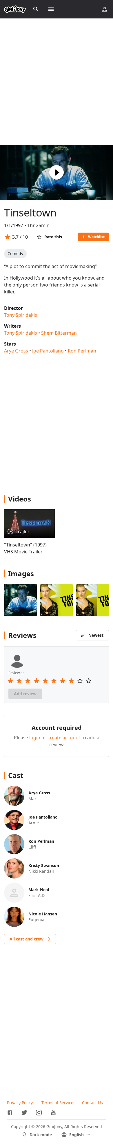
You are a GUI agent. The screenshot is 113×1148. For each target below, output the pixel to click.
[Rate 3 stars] (27, 680)
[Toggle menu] (51, 9)
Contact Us (92, 1102)
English (76, 1134)
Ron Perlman (82, 351)
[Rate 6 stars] (54, 680)
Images (21, 573)
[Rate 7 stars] (62, 680)
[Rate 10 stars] (88, 680)
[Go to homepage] (15, 9)
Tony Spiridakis (20, 315)
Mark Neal (38, 889)
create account (64, 737)
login (34, 737)
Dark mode (41, 1134)
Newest (95, 635)
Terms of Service (57, 1102)
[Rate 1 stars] (10, 680)
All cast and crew (26, 939)
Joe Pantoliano (48, 351)
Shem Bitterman (59, 333)
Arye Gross (16, 351)
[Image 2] (92, 600)
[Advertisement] (56, 81)
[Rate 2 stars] (19, 680)
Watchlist (96, 236)
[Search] (36, 9)
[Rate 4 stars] (36, 680)
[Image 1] (56, 600)
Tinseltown (30, 213)
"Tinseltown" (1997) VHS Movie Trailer (25, 548)
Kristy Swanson (43, 865)
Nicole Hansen (42, 914)
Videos (19, 499)
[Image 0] (20, 600)
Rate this (53, 237)
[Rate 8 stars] (71, 680)
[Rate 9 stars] (80, 680)
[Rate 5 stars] (45, 680)
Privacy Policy (20, 1102)
